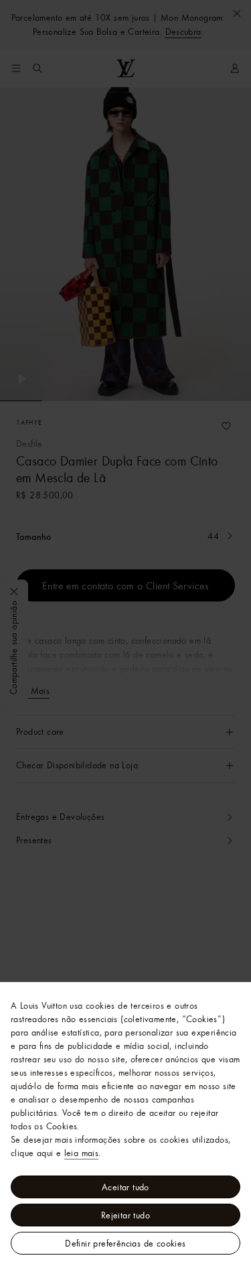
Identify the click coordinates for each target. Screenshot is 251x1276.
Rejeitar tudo (125, 1215)
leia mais (81, 1153)
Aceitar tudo (125, 1187)
